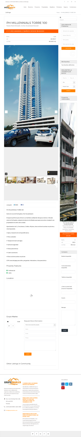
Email (18, 321)
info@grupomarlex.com (11, 410)
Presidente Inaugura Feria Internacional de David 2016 (30, 415)
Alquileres (52, 7)
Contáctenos (73, 7)
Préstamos (59, 7)
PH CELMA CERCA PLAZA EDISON (68, 223)
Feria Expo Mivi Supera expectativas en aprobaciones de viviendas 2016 (30, 400)
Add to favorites (52, 174)
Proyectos (37, 7)
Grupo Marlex (12, 317)
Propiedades (45, 7)
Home (58, 12)
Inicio (25, 7)
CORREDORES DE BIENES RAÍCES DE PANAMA (30, 384)
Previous (6, 111)
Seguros (66, 7)
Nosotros (30, 7)
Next (56, 111)
